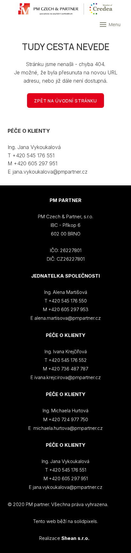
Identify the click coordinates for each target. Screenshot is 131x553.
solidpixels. (86, 521)
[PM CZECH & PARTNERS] (65, 9)
